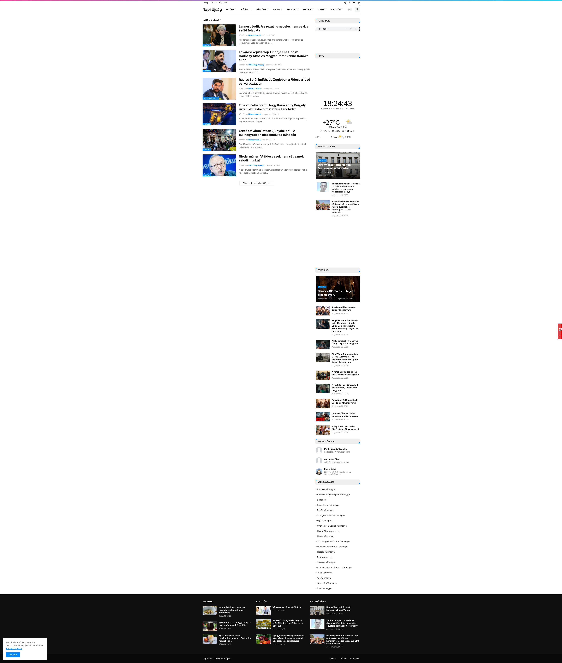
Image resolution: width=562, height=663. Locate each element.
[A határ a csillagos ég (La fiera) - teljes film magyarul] (323, 375)
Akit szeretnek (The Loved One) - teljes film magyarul (345, 342)
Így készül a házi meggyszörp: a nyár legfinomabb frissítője (235, 623)
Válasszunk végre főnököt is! (287, 607)
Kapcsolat (223, 3)
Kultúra (291, 9)
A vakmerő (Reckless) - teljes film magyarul (343, 308)
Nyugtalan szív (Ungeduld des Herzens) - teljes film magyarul (345, 387)
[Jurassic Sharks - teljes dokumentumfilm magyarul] (323, 416)
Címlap (205, 3)
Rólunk (214, 3)
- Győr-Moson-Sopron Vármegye (331, 526)
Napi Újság (212, 9)
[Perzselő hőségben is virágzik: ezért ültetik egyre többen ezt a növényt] (263, 624)
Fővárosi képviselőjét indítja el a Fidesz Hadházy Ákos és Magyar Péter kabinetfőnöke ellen (274, 56)
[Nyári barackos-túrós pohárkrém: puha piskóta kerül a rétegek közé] (210, 639)
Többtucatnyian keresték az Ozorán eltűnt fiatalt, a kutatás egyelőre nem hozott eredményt (346, 187)
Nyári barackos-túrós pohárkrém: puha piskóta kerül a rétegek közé (235, 638)
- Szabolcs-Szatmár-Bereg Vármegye (334, 567)
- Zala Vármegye (323, 588)
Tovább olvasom (14, 648)
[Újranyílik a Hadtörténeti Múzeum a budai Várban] (317, 610)
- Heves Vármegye (324, 536)
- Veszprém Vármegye (326, 583)
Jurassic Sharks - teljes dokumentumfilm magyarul (345, 414)
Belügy (230, 9)
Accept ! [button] (13, 654)
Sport (276, 9)
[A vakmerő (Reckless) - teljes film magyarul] (323, 310)
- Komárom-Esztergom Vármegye (331, 546)
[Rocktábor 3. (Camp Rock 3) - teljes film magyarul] (323, 403)
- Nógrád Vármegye (325, 552)
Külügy (245, 9)
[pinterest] (359, 3)
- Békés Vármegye (324, 510)
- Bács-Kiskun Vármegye (327, 505)
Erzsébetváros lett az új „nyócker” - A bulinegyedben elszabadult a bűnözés (267, 133)
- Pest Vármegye (324, 557)
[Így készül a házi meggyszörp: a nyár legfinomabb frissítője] (210, 626)
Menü (321, 9)
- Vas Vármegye (323, 578)
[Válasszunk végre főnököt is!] (263, 610)
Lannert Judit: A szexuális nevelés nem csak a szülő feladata (273, 28)
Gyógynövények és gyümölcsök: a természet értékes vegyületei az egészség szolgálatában (289, 638)
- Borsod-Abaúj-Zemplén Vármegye (333, 494)
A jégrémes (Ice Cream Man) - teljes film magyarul (345, 427)
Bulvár (307, 9)
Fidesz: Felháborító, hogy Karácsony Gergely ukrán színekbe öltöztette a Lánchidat (272, 107)
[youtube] (354, 3)
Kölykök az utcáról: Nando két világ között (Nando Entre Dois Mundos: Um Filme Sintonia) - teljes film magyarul (345, 325)
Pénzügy (261, 9)
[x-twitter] (350, 3)
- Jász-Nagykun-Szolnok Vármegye (333, 541)
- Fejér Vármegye (324, 520)
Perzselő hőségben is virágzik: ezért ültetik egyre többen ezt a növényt (288, 623)
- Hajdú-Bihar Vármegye (327, 531)
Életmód (335, 9)
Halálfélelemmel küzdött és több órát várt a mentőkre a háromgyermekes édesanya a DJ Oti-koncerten (345, 206)
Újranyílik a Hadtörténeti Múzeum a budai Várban (338, 608)
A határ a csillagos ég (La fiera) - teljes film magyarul (345, 373)
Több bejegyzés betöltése (255, 183)
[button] (349, 9)
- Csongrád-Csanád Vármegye (330, 515)
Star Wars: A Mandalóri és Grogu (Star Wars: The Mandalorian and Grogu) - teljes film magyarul (345, 358)
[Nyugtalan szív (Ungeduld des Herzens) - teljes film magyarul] (323, 388)
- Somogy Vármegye (325, 562)
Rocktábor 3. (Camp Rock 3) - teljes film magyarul (344, 401)
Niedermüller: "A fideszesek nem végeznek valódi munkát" (271, 158)
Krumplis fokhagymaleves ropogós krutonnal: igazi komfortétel (232, 610)
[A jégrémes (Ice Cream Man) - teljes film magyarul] (323, 430)
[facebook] (345, 3)
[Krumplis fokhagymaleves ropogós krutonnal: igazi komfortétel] (210, 610)
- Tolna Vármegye (324, 572)
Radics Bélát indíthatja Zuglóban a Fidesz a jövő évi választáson (274, 81)
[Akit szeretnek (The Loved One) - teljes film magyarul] (323, 344)
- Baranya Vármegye (325, 489)
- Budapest (321, 499)
